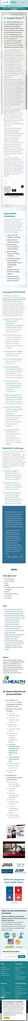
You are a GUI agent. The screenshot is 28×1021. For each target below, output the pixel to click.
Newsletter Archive (5, 993)
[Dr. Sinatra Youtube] (18, 898)
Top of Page (14, 903)
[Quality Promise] (18, 941)
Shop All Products (5, 975)
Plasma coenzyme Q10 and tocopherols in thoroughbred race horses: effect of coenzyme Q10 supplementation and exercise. (14, 411)
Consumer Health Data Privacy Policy (21, 993)
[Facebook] (1, 997)
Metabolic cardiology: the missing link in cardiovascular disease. (13, 485)
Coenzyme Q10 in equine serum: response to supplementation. (13, 432)
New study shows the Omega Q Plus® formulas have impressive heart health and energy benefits (14, 611)
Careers (17, 998)
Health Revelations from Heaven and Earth (14, 759)
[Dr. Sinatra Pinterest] (18, 891)
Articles (3, 988)
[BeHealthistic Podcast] (14, 680)
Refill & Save (18, 970)
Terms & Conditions (17, 1010)
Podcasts (3, 991)
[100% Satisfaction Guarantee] (14, 935)
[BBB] (21, 935)
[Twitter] (3, 997)
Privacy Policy (6, 1010)
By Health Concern (5, 969)
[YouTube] (4, 997)
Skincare (3, 971)
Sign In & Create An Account (20, 967)
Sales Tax (17, 975)
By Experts (3, 967)
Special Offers (4, 973)
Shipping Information (20, 977)
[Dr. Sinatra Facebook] (9, 898)
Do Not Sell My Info (20, 979)
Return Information (20, 972)
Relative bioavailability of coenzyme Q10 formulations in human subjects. (14, 369)
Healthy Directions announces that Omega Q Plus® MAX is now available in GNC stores (14, 636)
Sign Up (21, 956)
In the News (18, 986)
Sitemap (17, 996)
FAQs (2, 986)
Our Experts (4, 995)
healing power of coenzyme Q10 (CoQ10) (13, 299)
